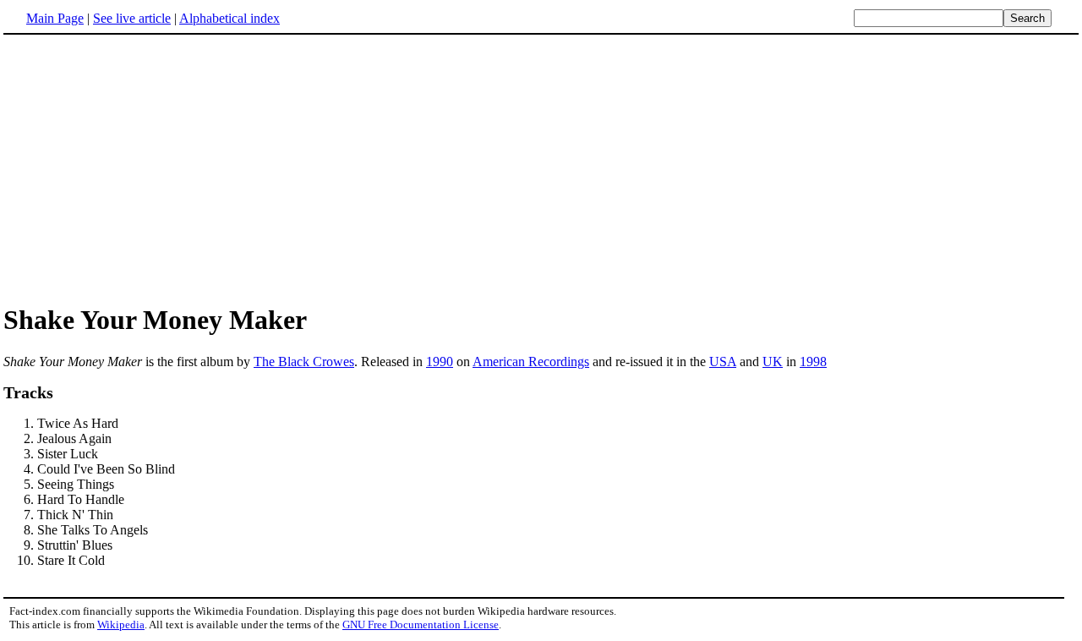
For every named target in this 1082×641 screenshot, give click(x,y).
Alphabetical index (229, 18)
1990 (439, 361)
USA (722, 361)
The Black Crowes (304, 361)
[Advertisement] (541, 168)
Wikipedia (121, 624)
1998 (813, 361)
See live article (132, 18)
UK (772, 361)
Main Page (55, 18)
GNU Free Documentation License (420, 624)
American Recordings (531, 361)
